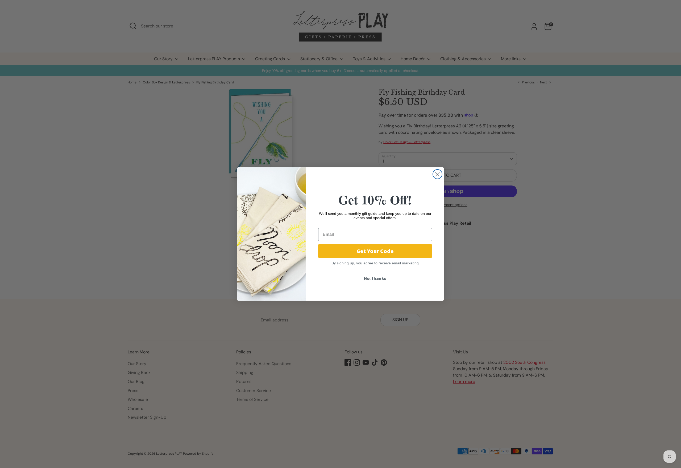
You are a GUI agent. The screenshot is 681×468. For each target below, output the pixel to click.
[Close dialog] (437, 174)
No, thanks (375, 278)
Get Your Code (375, 251)
